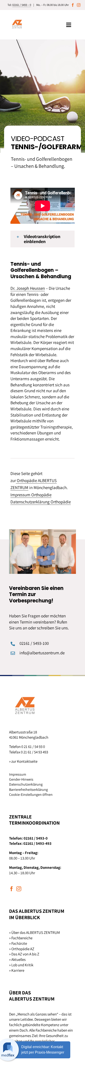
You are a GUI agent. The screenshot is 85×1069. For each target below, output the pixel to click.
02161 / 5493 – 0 (21, 5)
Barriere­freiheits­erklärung (28, 789)
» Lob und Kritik (21, 964)
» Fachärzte (18, 943)
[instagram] (78, 5)
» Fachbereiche (20, 937)
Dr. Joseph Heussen (27, 288)
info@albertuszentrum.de (42, 652)
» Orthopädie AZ (21, 948)
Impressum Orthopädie (30, 494)
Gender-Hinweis (21, 779)
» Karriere (16, 970)
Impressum (17, 774)
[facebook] (73, 5)
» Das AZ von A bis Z (24, 954)
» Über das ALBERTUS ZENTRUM (34, 932)
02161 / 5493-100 (34, 643)
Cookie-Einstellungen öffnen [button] (31, 794)
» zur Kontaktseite (23, 761)
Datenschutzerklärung (26, 784)
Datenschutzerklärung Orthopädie (40, 501)
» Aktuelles (17, 959)
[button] (42, 239)
